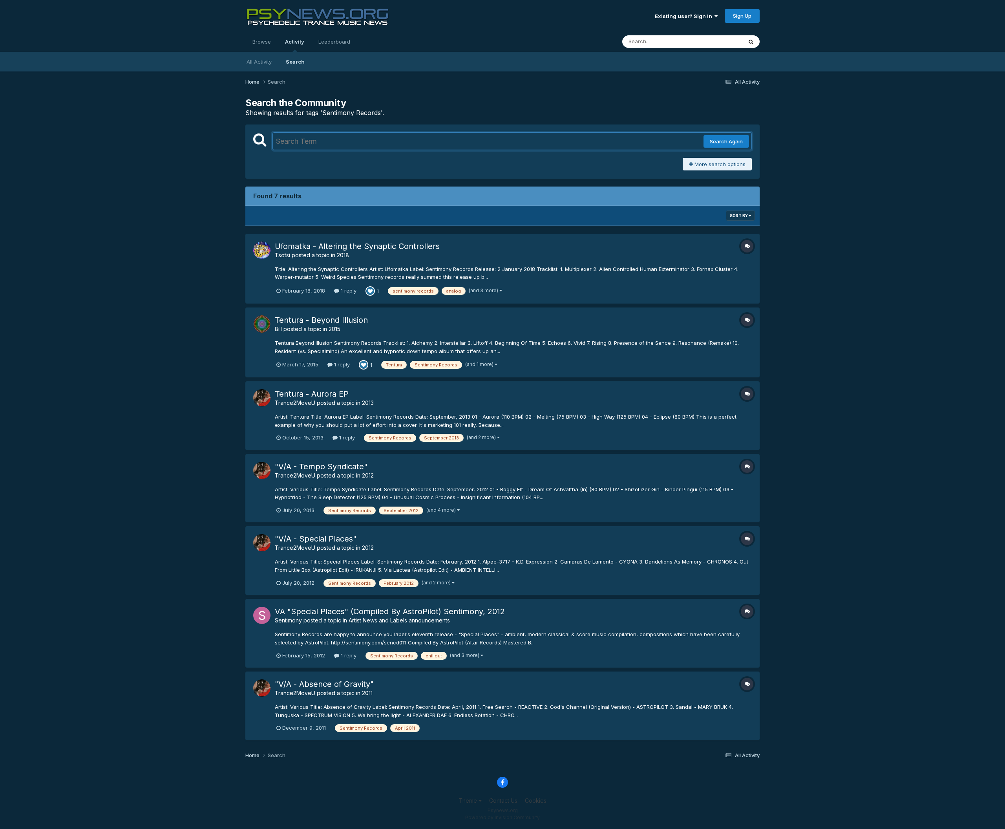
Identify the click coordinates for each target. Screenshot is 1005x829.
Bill (278, 329)
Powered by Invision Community (502, 817)
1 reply (347, 290)
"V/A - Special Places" (315, 539)
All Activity (259, 62)
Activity (294, 41)
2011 (367, 693)
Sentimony (288, 620)
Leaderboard (334, 41)
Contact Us (503, 800)
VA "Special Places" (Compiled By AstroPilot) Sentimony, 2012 (390, 611)
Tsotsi (282, 255)
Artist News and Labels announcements (399, 620)
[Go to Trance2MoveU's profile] (261, 397)
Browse (261, 41)
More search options (719, 164)
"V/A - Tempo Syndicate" (321, 466)
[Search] (751, 41)
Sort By (739, 215)
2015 (334, 329)
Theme (469, 800)
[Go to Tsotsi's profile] (261, 250)
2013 (368, 402)
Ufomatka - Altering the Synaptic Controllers (357, 246)
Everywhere (718, 41)
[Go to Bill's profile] (261, 324)
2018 (343, 255)
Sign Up (742, 16)
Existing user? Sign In (684, 16)
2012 (368, 475)
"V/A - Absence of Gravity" (324, 684)
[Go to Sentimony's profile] (261, 615)
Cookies (535, 800)
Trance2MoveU (295, 402)
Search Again (726, 141)
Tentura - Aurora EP (312, 394)
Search (295, 62)
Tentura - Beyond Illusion (321, 320)
